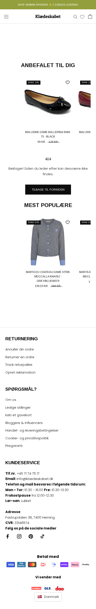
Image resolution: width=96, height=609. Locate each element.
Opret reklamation (20, 372)
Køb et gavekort (18, 415)
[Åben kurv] (90, 16)
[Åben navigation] (6, 16)
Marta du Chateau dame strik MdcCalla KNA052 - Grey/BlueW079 (48, 277)
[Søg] (75, 16)
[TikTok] (42, 536)
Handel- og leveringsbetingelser (31, 430)
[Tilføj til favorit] (68, 82)
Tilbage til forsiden (48, 189)
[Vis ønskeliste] (82, 17)
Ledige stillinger (18, 407)
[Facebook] (7, 536)
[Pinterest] (31, 536)
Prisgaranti (14, 445)
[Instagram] (19, 536)
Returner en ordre (19, 357)
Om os (10, 399)
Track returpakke (18, 364)
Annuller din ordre (19, 349)
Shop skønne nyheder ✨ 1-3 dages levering (48, 4)
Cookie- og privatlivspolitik (27, 438)
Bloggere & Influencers (24, 422)
